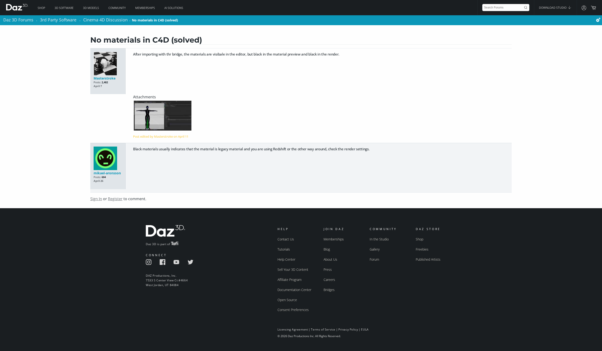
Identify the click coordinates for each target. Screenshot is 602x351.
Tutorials (283, 249)
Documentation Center (294, 289)
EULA (364, 329)
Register (115, 198)
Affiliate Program (289, 279)
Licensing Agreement (292, 329)
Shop (41, 8)
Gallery (375, 249)
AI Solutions (173, 8)
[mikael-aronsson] (108, 159)
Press (328, 269)
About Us (330, 259)
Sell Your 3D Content (292, 269)
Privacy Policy (348, 329)
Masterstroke (104, 78)
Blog (327, 249)
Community (117, 8)
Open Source (287, 300)
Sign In (96, 198)
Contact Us (285, 239)
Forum (374, 259)
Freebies (422, 249)
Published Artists (428, 259)
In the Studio (379, 239)
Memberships (145, 8)
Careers (329, 279)
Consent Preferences (293, 309)
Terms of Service (323, 329)
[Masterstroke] (108, 64)
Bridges (329, 289)
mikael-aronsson (107, 173)
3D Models (91, 8)
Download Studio (553, 8)
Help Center (286, 259)
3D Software (64, 8)
